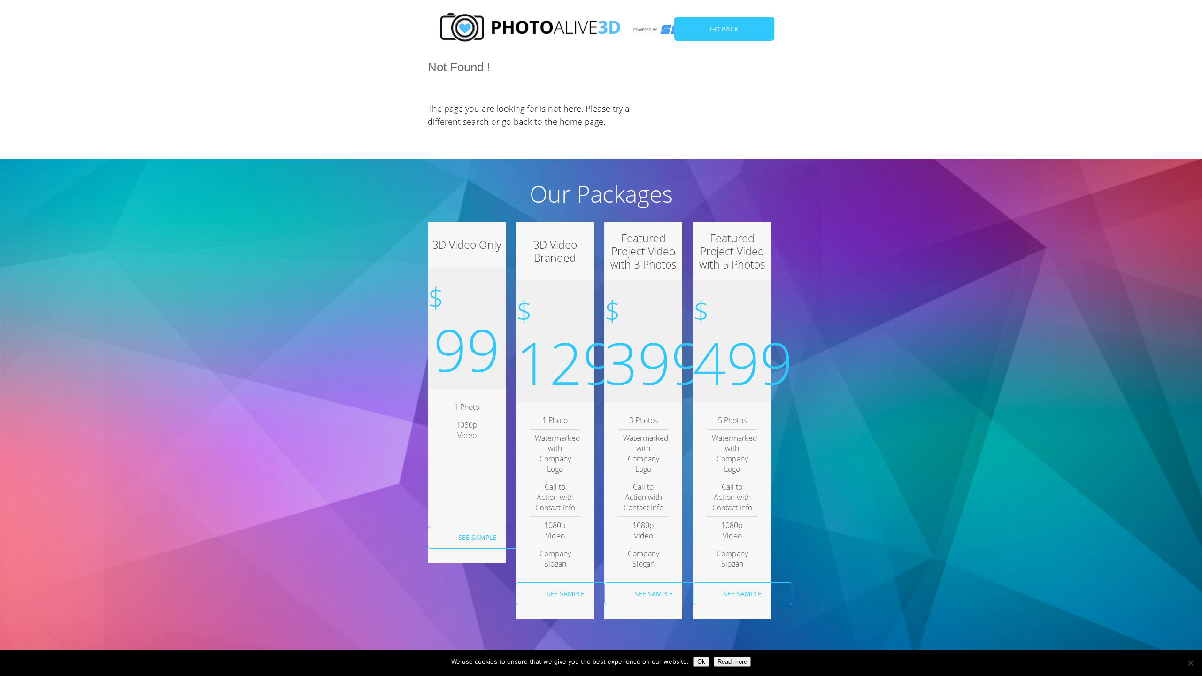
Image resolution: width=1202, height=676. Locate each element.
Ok (701, 661)
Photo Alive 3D (530, 30)
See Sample (477, 537)
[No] (1190, 663)
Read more (732, 661)
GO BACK (724, 28)
